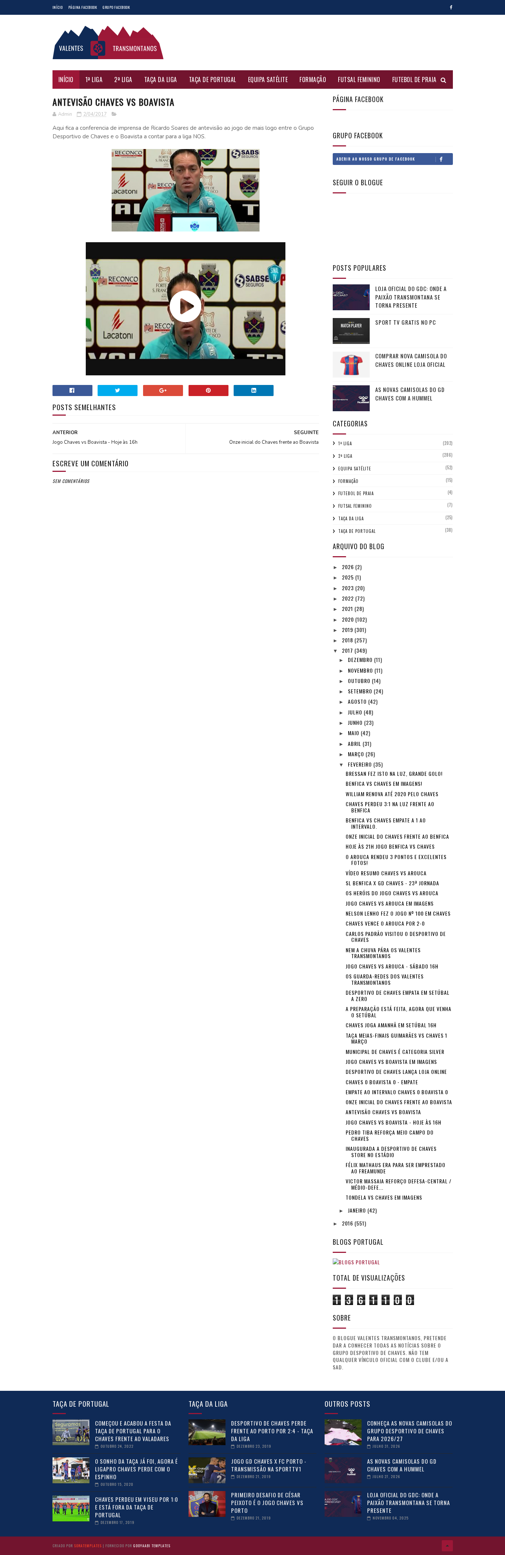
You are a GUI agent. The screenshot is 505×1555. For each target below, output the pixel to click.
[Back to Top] (447, 1545)
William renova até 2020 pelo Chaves (392, 794)
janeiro (357, 1210)
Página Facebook (82, 7)
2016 (348, 1223)
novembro (361, 670)
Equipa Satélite (268, 79)
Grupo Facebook (116, 7)
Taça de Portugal (212, 79)
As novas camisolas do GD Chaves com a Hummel (410, 393)
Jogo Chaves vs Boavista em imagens (391, 1061)
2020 (348, 619)
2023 (348, 588)
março (357, 754)
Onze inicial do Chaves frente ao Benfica (397, 836)
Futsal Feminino (359, 79)
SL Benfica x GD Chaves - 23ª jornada (392, 883)
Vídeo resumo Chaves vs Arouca (386, 873)
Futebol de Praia (414, 79)
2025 (348, 577)
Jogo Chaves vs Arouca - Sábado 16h (392, 966)
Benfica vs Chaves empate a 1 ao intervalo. (386, 823)
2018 (348, 640)
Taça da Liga (160, 79)
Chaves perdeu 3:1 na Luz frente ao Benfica (390, 807)
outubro (360, 680)
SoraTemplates (88, 1545)
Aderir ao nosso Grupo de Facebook (375, 159)
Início (57, 7)
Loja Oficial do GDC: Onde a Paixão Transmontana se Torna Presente (411, 296)
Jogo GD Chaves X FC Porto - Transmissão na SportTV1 (268, 1465)
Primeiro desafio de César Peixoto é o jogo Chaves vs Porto (267, 1502)
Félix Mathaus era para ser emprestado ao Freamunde (395, 1168)
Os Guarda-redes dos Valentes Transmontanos (385, 979)
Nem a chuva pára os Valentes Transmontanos (383, 953)
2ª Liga (123, 79)
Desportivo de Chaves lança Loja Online (396, 1071)
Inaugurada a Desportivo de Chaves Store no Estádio (391, 1152)
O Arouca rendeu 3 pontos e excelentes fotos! (396, 860)
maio (354, 733)
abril (355, 743)
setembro (361, 691)
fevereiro (360, 764)
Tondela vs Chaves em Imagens (384, 1197)
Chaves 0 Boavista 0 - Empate (382, 1082)
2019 (348, 629)
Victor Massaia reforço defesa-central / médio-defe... (398, 1184)
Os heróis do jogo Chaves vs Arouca (392, 893)
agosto (358, 701)
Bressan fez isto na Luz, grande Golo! (394, 773)
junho (356, 722)
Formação (312, 79)
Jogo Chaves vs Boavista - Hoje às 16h (393, 1122)
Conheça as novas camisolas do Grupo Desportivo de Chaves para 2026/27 (409, 1431)
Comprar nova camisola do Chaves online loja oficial (411, 360)
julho (356, 712)
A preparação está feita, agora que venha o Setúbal (398, 1012)
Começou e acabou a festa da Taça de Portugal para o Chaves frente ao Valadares (133, 1431)
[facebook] (451, 7)
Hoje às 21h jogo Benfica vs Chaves (390, 846)
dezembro (361, 659)
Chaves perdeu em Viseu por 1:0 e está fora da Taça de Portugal (136, 1507)
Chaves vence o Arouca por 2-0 (385, 923)
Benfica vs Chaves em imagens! (384, 783)
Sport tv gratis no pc (405, 322)
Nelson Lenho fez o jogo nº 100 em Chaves (398, 913)
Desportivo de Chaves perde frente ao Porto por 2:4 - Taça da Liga (272, 1431)
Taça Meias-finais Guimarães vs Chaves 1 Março (396, 1038)
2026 (348, 567)
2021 (348, 608)
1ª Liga (94, 79)
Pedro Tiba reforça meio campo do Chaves (390, 1135)
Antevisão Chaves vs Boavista (383, 1112)
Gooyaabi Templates (151, 1545)
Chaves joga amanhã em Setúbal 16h (391, 1025)
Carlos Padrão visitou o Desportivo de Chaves (396, 937)
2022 (348, 598)
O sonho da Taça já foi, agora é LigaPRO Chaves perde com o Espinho (136, 1469)
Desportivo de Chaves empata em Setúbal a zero (398, 995)
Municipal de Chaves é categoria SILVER (395, 1051)
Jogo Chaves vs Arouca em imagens (390, 903)
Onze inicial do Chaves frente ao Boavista (399, 1102)
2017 (348, 650)
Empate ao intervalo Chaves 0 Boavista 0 (397, 1092)
